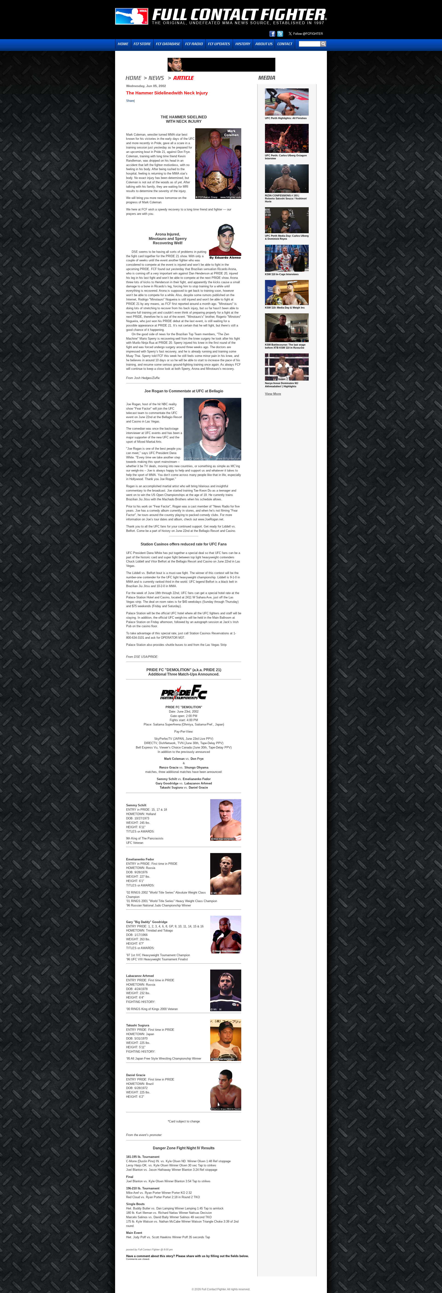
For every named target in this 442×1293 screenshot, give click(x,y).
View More (273, 394)
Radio (194, 44)
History (243, 44)
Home (123, 44)
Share (130, 100)
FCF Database (168, 44)
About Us (264, 44)
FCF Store (142, 44)
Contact (285, 44)
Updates (219, 44)
